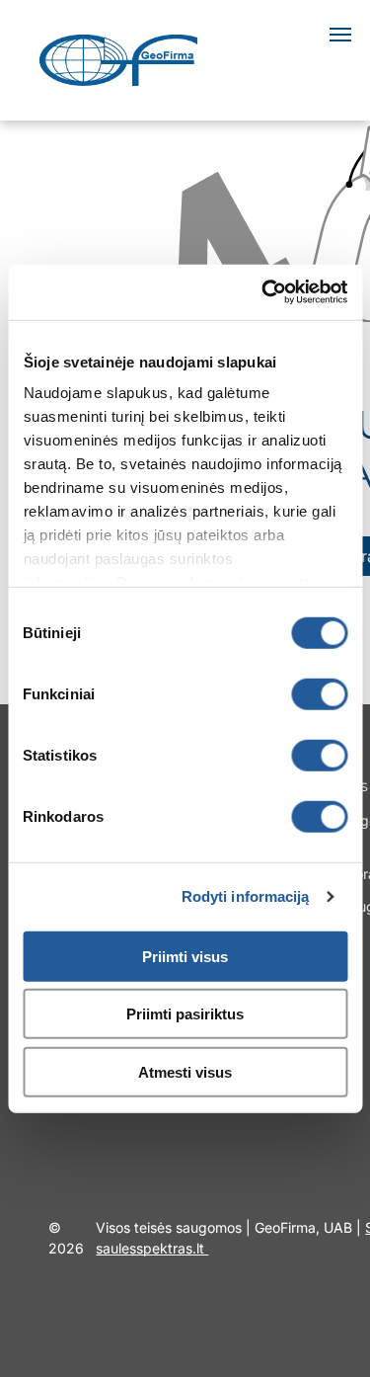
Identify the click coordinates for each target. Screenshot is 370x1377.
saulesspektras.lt (152, 1248)
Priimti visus (185, 955)
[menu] (340, 34)
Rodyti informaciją (246, 896)
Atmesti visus (185, 1071)
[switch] (319, 693)
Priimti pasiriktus (185, 1014)
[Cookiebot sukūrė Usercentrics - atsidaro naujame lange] (263, 292)
